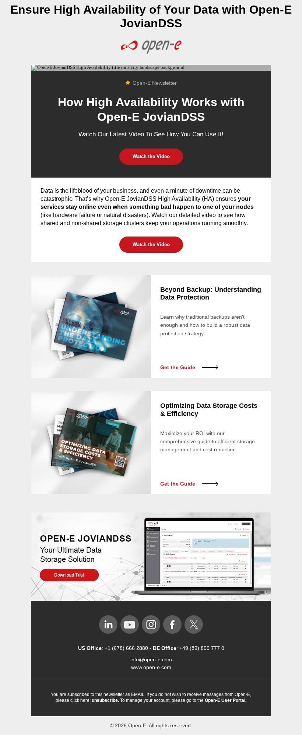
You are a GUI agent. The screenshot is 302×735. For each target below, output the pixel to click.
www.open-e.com (151, 667)
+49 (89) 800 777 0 (201, 648)
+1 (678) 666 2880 (127, 648)
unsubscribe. (105, 700)
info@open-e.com (151, 659)
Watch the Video (151, 156)
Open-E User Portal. (225, 700)
